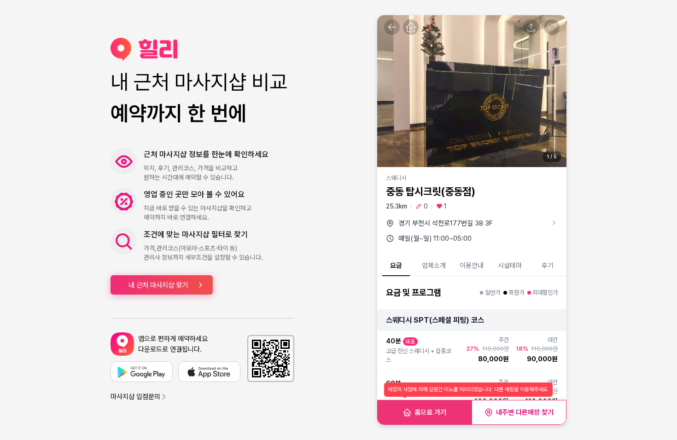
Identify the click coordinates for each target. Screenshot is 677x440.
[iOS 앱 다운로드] (209, 371)
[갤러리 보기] (471, 91)
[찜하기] (552, 27)
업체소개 (434, 265)
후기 (548, 265)
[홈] (411, 27)
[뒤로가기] (392, 27)
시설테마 (510, 265)
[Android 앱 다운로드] (142, 371)
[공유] (531, 27)
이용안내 (472, 265)
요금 (396, 265)
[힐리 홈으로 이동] (202, 49)
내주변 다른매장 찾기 (525, 412)
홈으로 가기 (430, 412)
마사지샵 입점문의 (135, 397)
